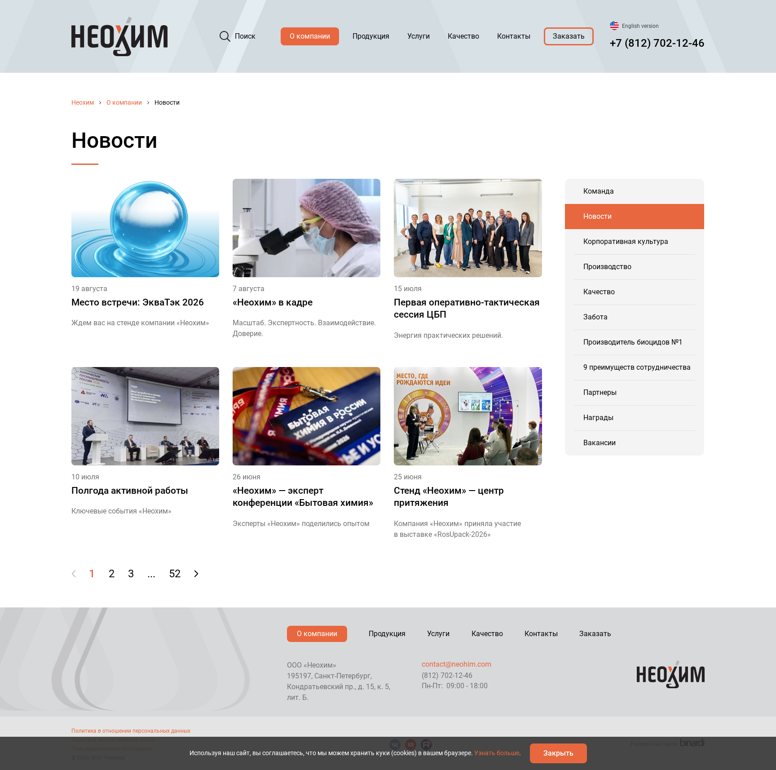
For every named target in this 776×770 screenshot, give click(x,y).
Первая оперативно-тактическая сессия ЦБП (467, 308)
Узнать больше (496, 753)
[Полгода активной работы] (145, 416)
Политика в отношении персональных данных (130, 731)
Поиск (245, 36)
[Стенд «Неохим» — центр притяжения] (468, 416)
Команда (598, 191)
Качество (463, 36)
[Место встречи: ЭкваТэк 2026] (145, 228)
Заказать (569, 36)
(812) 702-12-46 (447, 675)
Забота (595, 317)
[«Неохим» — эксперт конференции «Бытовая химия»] (306, 416)
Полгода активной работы (129, 490)
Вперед (196, 574)
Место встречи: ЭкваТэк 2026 (137, 302)
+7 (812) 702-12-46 (657, 43)
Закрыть (558, 753)
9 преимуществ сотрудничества (637, 367)
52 (175, 573)
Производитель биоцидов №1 (633, 342)
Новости (597, 216)
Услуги (418, 36)
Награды (598, 417)
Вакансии (599, 442)
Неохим (82, 102)
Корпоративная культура (625, 241)
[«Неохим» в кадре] (306, 228)
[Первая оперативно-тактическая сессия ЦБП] (468, 228)
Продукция (371, 36)
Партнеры (600, 392)
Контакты (513, 36)
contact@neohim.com (456, 664)
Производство (607, 266)
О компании (310, 36)
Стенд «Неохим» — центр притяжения (449, 496)
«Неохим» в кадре (273, 302)
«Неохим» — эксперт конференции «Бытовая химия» (303, 496)
